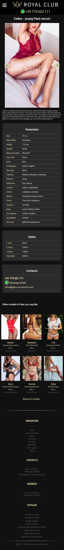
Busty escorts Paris (53, 345)
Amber (10, 342)
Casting (32, 442)
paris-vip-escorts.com (38, 544)
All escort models (31, 399)
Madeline (31, 342)
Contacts (32, 439)
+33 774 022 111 (37, 12)
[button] (6, 65)
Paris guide (32, 447)
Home (32, 430)
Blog (32, 450)
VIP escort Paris (53, 387)
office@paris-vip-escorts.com (19, 287)
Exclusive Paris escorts (10, 387)
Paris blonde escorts (32, 387)
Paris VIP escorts (32, 345)
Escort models (32, 433)
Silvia (53, 384)
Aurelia (32, 384)
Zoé (53, 342)
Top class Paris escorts (11, 345)
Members (32, 445)
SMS (23, 283)
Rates (32, 436)
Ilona (10, 384)
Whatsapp (14, 283)
